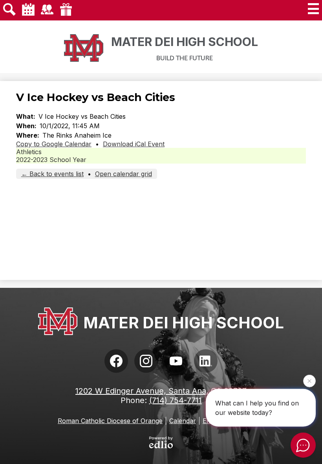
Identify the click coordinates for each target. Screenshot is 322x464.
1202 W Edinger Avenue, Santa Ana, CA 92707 (161, 391)
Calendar (182, 421)
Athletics (29, 152)
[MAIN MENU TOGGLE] (313, 8)
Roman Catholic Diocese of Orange (110, 421)
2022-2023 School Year (51, 160)
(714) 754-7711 (175, 400)
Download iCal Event (134, 144)
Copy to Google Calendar (53, 144)
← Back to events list (52, 174)
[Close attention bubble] (309, 380)
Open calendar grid (123, 174)
